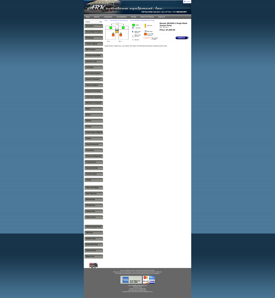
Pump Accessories (92, 144)
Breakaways (90, 38)
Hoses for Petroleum (93, 79)
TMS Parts (89, 233)
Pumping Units (91, 162)
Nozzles (88, 121)
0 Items (188, 1)
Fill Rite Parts (90, 205)
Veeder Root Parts (92, 244)
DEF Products (90, 49)
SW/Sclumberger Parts (93, 227)
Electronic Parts (91, 61)
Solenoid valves (91, 174)
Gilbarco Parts (91, 217)
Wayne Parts (90, 256)
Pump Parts (90, 150)
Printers (88, 126)
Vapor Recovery (91, 193)
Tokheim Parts (91, 238)
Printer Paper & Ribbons (94, 132)
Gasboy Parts (90, 211)
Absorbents (90, 26)
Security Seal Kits (92, 168)
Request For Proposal (147, 17)
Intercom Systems (92, 85)
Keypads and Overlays (93, 91)
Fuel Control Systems (93, 73)
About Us (97, 17)
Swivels (88, 180)
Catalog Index (108, 17)
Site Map (133, 17)
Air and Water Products (94, 32)
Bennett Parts (90, 199)
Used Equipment (122, 17)
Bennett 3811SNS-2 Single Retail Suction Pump (142, 20)
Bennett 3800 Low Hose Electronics (119, 20)
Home (106, 20)
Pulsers (88, 138)
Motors (88, 115)
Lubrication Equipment (93, 97)
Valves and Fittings (92, 187)
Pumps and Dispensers (94, 156)
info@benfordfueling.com (139, 285)
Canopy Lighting (91, 44)
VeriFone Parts (91, 250)
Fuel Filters (90, 67)
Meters (88, 109)
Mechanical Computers (93, 103)
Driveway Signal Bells (93, 55)
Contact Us (161, 17)
